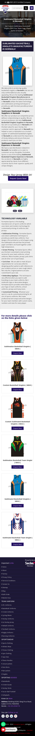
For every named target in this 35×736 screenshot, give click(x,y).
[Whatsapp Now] (3, 724)
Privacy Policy (7, 577)
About (4, 570)
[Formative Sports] (5, 9)
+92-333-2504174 (14, 706)
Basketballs (6, 681)
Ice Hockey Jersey (8, 622)
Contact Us (5, 584)
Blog (3, 591)
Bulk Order (6, 594)
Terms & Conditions (8, 581)
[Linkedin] (11, 716)
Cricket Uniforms (8, 612)
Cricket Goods (7, 685)
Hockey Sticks (6, 688)
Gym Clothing (6, 653)
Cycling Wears (7, 615)
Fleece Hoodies (7, 660)
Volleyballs (6, 695)
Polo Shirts (6, 667)
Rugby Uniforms (7, 632)
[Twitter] (7, 716)
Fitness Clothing (7, 650)
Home (4, 567)
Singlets (4, 674)
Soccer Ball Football (8, 691)
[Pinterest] (15, 716)
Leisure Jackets (7, 664)
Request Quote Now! (18, 178)
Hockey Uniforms (8, 619)
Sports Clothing (7, 643)
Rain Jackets (6, 671)
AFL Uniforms (6, 605)
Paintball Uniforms (8, 629)
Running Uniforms (8, 636)
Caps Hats (5, 657)
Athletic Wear (6, 646)
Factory (4, 574)
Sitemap (5, 587)
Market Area (6, 598)
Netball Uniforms (8, 626)
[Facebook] (3, 716)
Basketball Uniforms (9, 608)
